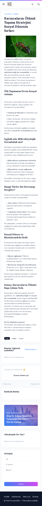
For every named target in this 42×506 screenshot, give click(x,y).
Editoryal (26, 497)
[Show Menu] (3, 4)
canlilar (16, 14)
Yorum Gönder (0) (21, 375)
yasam (21, 338)
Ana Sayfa (7, 14)
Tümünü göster (30, 349)
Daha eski (35, 384)
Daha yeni (7, 384)
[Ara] (38, 4)
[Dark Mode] (33, 4)
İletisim (35, 497)
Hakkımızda (16, 497)
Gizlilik (6, 497)
